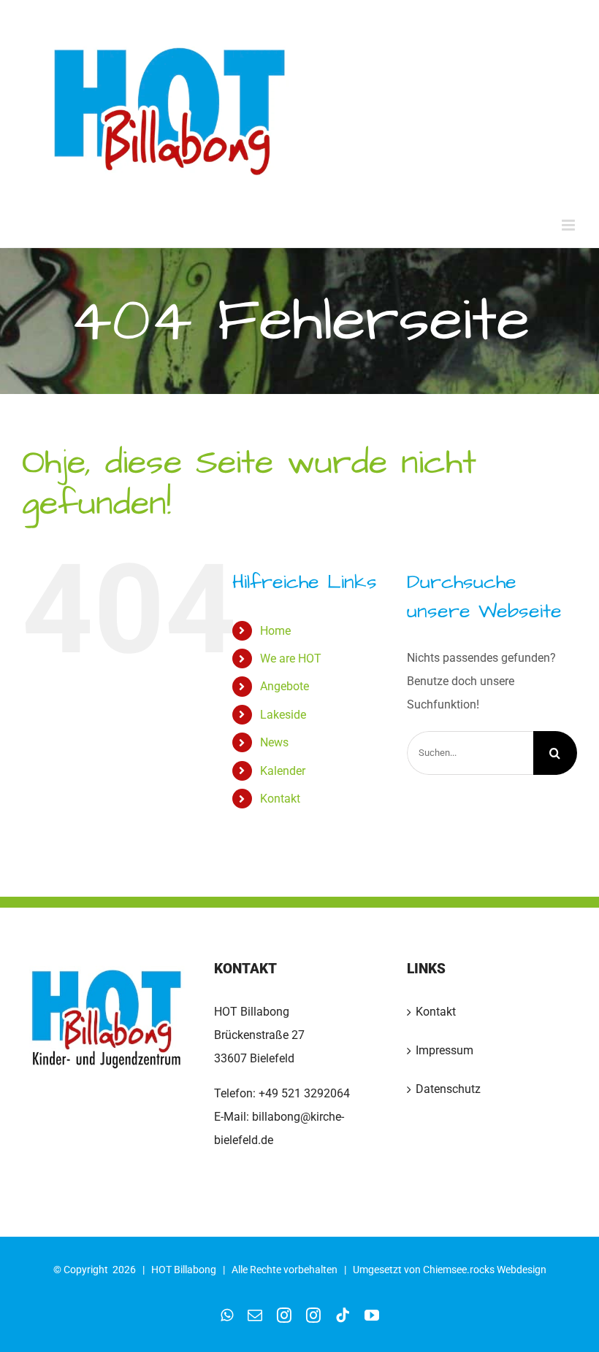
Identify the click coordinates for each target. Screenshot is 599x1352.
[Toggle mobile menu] (569, 225)
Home (275, 631)
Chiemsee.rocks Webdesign (484, 1269)
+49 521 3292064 (304, 1093)
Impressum (444, 1050)
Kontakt (280, 799)
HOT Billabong (183, 1269)
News (274, 742)
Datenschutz (448, 1089)
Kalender (282, 771)
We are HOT (290, 658)
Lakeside (283, 715)
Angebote (284, 686)
